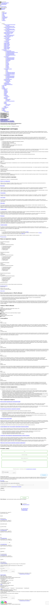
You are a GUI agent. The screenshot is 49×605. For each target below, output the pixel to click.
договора (27, 231)
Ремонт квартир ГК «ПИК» (8, 32)
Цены (3, 14)
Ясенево (5, 93)
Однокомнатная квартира (10, 51)
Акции (3, 15)
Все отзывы (2, 480)
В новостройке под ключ (10, 26)
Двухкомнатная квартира (10, 53)
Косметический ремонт (8, 68)
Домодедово (6, 95)
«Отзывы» (40, 232)
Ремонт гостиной (7, 44)
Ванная (7, 65)
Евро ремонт (6, 56)
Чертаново (6, 92)
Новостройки (6, 41)
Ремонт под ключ (7, 80)
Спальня (7, 63)
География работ (5, 88)
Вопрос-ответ (6, 111)
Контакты (4, 20)
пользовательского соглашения (16, 486)
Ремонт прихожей (7, 47)
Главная (1, 126)
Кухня (7, 71)
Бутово (5, 102)
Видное (5, 103)
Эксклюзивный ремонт (8, 79)
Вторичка (7, 67)
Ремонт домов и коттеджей (8, 35)
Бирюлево (6, 90)
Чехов (5, 106)
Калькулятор (3, 8)
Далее (1, 584)
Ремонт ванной (6, 43)
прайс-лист (23, 233)
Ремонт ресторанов (7, 36)
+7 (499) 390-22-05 (4, 3)
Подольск (5, 98)
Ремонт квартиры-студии (8, 33)
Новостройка (8, 99)
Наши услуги (4, 12)
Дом (7, 70)
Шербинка (6, 97)
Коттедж (7, 62)
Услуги (5, 126)
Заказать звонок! (3, 574)
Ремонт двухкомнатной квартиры (9, 27)
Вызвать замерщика (3, 7)
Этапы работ (4, 13)
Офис (7, 69)
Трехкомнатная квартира (10, 54)
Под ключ (7, 25)
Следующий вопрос (3, 519)
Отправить (44, 475)
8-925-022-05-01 (3, 4)
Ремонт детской (6, 45)
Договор (3, 16)
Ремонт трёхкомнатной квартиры (9, 29)
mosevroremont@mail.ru (5, 2)
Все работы (24, 497)
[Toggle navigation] (0, 10)
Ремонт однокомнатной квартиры (9, 24)
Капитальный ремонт (7, 50)
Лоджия (7, 66)
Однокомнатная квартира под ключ (12, 52)
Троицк (5, 101)
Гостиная (7, 64)
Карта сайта (24, 502)
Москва (5, 89)
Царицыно (6, 91)
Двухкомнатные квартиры (10, 73)
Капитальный (8, 39)
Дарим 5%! (3, 9)
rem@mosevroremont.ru (25, 504)
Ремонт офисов (6, 38)
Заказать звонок (3, 6)
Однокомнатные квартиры (10, 72)
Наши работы (4, 17)
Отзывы (3, 18)
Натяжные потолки (7, 83)
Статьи (3, 19)
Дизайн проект (6, 82)
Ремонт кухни (6, 46)
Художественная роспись (8, 84)
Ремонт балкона (6, 42)
